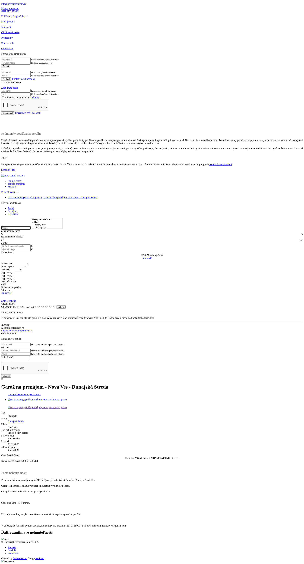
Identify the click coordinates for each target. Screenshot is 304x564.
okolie (4, 243)
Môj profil (6, 27)
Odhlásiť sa (7, 48)
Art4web (39, 558)
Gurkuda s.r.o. (20, 558)
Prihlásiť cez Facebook (23, 79)
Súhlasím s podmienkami (21, 97)
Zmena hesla (7, 43)
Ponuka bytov (15, 181)
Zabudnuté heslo (9, 87)
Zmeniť (6, 66)
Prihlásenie (6, 16)
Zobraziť (147, 258)
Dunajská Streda (16, 394)
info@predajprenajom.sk (13, 4)
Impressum (13, 553)
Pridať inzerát (8, 192)
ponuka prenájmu (16, 183)
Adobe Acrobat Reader (220, 164)
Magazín (12, 186)
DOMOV (12, 197)
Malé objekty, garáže (37, 197)
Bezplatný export (9, 10)
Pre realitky (7, 37)
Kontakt (12, 547)
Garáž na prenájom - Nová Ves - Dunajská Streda (72, 197)
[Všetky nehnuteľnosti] (47, 219)
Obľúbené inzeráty (10, 32)
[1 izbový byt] (47, 227)
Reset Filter (156, 258)
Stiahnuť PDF (8, 169)
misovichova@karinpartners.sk (16, 330)
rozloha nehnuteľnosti (12, 236)
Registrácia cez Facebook (28, 113)
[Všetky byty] (47, 225)
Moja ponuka (8, 21)
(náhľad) (35, 97)
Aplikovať (6, 293)
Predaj (11, 208)
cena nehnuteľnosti (10, 231)
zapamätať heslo (12, 82)
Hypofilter (13, 214)
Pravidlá (12, 550)
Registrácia (19, 16)
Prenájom (22, 197)
